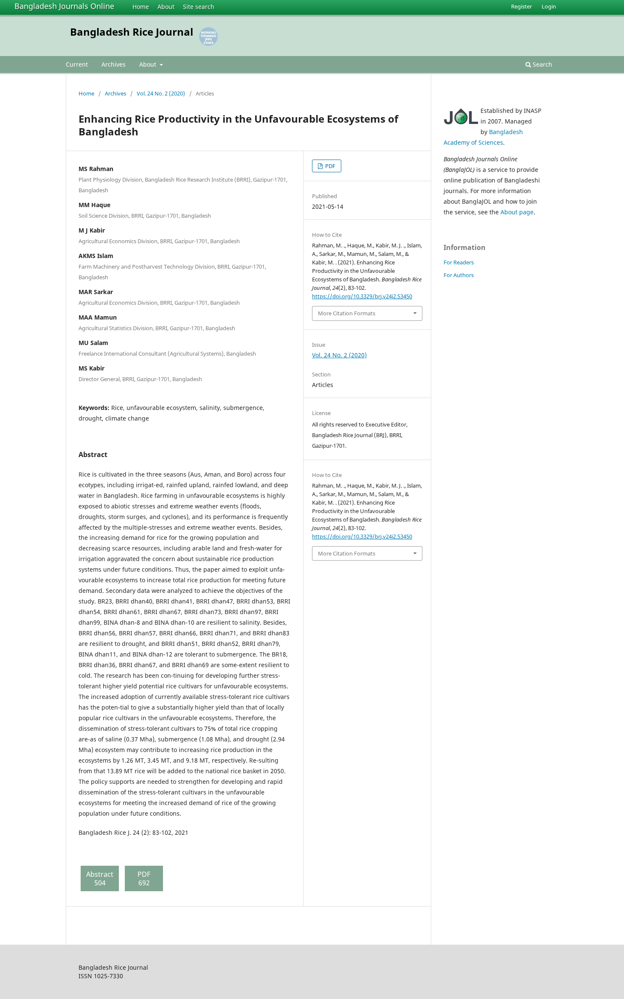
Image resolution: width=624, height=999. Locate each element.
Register (521, 6)
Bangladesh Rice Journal (131, 32)
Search (541, 64)
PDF (329, 166)
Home (140, 7)
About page (517, 212)
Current (77, 64)
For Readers (459, 262)
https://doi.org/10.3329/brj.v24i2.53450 (362, 296)
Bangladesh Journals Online (64, 6)
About (165, 7)
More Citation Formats (346, 313)
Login (549, 6)
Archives (113, 64)
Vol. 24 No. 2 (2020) (161, 93)
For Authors (459, 275)
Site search (198, 7)
